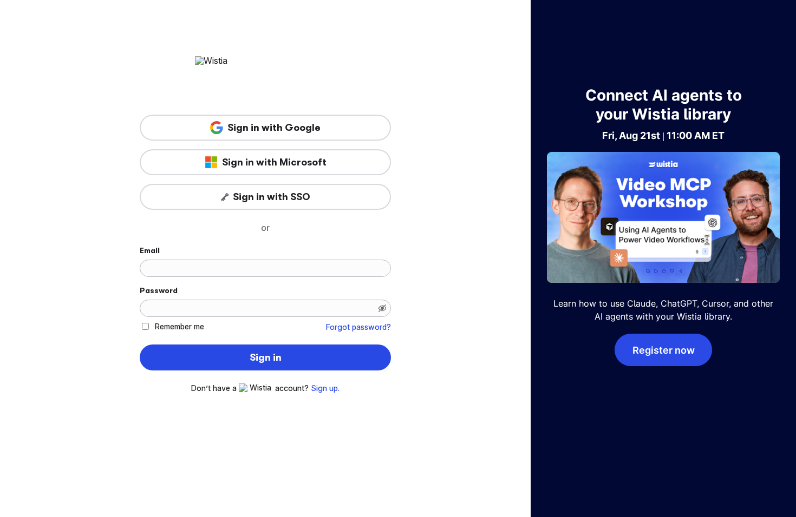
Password (159, 290)
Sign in (266, 357)
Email (150, 250)
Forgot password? (358, 327)
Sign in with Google (274, 127)
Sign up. (325, 388)
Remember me (179, 326)
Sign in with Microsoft (274, 162)
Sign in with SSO (271, 196)
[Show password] (382, 308)
